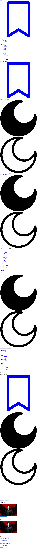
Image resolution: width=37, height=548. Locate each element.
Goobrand (8, 543)
